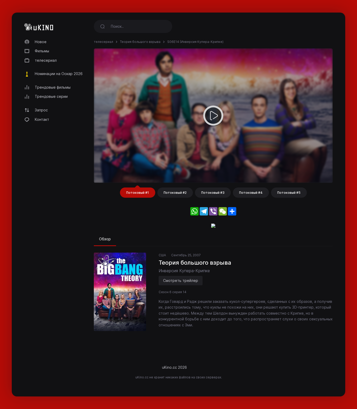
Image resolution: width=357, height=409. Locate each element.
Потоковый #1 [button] (137, 193)
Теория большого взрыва (140, 42)
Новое (41, 41)
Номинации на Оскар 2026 (59, 73)
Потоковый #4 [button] (251, 193)
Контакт (42, 119)
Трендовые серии (51, 96)
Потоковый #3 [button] (212, 193)
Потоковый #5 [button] (289, 193)
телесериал (46, 60)
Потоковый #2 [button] (175, 193)
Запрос (41, 110)
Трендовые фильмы (53, 87)
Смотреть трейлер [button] (180, 280)
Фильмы (42, 51)
